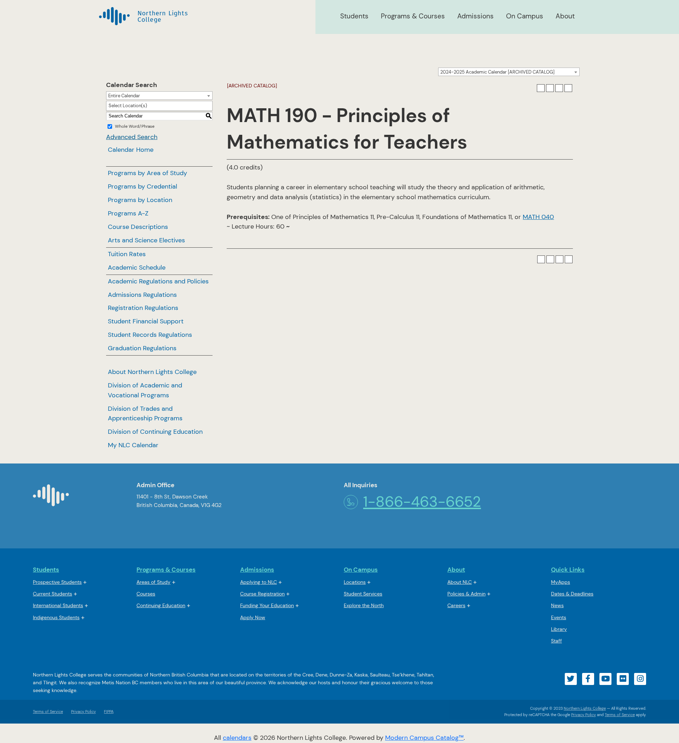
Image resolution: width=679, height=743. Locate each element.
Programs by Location (140, 200)
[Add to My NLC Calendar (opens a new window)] (541, 88)
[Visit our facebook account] (588, 679)
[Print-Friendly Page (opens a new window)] (559, 88)
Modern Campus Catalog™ (424, 738)
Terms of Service (48, 711)
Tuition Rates (127, 254)
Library (559, 629)
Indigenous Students (56, 617)
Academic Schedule (137, 267)
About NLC (459, 582)
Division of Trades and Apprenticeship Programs (145, 413)
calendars (237, 738)
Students (354, 16)
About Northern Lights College (152, 372)
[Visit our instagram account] (640, 679)
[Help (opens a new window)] (568, 88)
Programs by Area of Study (147, 173)
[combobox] (509, 72)
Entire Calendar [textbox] (124, 96)
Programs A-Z (128, 213)
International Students (58, 605)
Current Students (52, 594)
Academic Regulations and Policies (158, 281)
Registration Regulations (143, 308)
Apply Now (252, 617)
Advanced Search (131, 137)
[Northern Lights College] (143, 16)
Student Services (363, 594)
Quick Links (568, 570)
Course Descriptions (138, 227)
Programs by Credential (142, 186)
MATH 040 (538, 217)
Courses (146, 594)
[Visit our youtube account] (605, 679)
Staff (556, 641)
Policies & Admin (466, 594)
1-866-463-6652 (422, 502)
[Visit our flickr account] (623, 679)
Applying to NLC (258, 582)
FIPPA (107, 711)
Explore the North (364, 605)
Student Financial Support (146, 321)
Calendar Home (130, 149)
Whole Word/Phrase (135, 126)
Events (558, 617)
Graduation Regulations (142, 348)
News (557, 605)
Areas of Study (153, 582)
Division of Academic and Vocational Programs (145, 390)
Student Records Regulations (150, 334)
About (565, 16)
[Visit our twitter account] (571, 679)
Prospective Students (57, 582)
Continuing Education (161, 605)
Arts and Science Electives (146, 240)
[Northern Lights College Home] (51, 498)
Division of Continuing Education (155, 431)
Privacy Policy (83, 711)
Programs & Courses (413, 16)
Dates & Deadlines (572, 594)
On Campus (524, 16)
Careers (456, 605)
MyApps (560, 582)
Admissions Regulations (142, 294)
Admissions (475, 16)
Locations (355, 582)
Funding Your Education (267, 605)
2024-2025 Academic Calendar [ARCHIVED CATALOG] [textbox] (497, 72)
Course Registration (262, 594)
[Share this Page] (550, 88)
